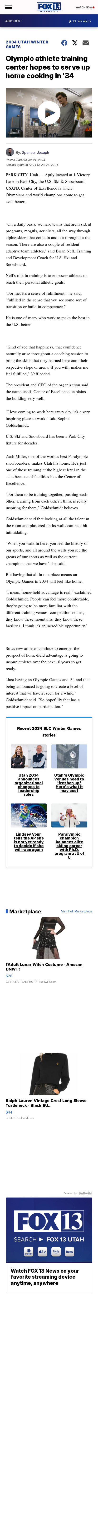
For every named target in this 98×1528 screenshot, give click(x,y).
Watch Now (84, 7)
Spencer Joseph (35, 152)
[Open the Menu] (8, 7)
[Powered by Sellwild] (85, 1193)
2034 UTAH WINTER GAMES (27, 44)
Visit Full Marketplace (76, 911)
